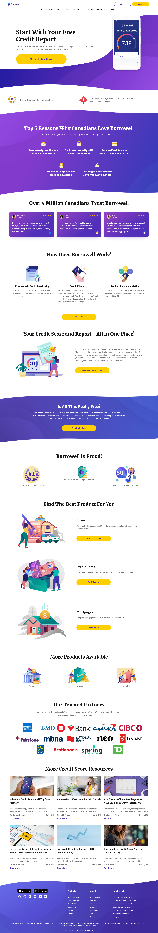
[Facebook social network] (19, 896)
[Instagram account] (24, 896)
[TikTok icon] (29, 896)
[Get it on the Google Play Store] (40, 890)
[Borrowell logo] (13, 4)
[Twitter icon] (35, 896)
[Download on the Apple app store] (24, 890)
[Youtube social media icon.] (40, 896)
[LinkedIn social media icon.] (45, 896)
